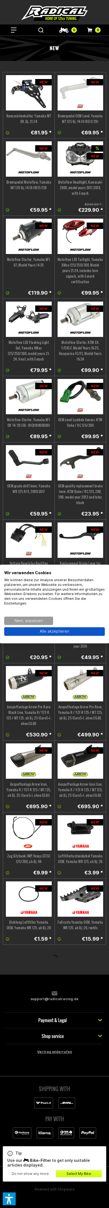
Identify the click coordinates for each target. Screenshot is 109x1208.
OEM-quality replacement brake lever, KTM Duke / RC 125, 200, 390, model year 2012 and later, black (80, 494)
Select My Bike (79, 1174)
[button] (9, 1198)
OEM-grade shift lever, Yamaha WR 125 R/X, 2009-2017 (29, 489)
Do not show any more (30, 1174)
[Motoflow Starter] (29, 236)
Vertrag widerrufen (54, 1052)
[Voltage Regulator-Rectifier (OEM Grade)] (29, 540)
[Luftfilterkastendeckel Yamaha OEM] (80, 832)
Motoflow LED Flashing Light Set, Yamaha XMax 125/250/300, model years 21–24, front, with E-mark (29, 350)
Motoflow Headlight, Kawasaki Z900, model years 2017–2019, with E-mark (80, 188)
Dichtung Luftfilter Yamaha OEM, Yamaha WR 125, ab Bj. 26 (29, 925)
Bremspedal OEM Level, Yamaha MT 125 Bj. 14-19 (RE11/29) (80, 119)
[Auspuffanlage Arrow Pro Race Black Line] (29, 683)
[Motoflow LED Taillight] (80, 236)
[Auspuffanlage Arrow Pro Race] (80, 683)
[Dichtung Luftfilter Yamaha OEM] (29, 899)
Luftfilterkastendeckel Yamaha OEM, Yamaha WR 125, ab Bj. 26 (80, 859)
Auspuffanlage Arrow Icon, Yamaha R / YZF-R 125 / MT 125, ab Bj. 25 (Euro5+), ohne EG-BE (28, 790)
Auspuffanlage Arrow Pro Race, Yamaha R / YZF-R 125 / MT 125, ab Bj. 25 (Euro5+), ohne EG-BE (80, 712)
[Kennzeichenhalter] (29, 92)
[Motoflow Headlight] (80, 159)
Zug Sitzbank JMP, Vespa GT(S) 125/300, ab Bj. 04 (29, 859)
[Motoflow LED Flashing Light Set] (29, 319)
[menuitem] (13, 30)
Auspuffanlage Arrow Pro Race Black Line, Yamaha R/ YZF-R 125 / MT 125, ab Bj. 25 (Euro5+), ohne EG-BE (28, 715)
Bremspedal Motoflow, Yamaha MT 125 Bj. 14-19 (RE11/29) (28, 185)
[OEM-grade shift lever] (29, 462)
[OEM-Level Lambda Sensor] (80, 396)
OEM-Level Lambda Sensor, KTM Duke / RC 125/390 (80, 422)
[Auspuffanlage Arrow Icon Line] (80, 761)
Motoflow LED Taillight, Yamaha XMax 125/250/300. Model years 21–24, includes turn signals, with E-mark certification (80, 270)
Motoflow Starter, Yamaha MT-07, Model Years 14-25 (29, 262)
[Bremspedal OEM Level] (80, 92)
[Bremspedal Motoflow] (29, 159)
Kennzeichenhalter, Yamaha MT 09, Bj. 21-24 (28, 119)
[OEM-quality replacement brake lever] (80, 462)
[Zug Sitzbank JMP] (29, 832)
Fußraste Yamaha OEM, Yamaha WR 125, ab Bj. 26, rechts (80, 925)
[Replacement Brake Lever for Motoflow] (80, 540)
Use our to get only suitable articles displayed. (48, 1159)
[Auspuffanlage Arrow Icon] (29, 761)
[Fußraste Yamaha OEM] (80, 899)
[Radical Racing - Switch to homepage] (54, 13)
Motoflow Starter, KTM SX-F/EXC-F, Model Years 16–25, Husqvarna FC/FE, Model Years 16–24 (80, 350)
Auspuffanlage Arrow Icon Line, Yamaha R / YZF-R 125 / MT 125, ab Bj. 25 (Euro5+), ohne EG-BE (80, 790)
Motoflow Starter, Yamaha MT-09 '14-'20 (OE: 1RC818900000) (29, 422)
